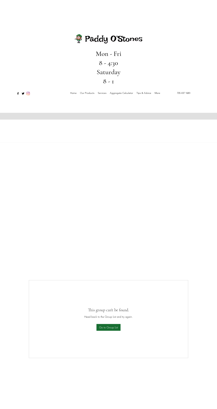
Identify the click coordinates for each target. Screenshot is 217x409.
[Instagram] (28, 93)
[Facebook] (18, 93)
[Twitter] (23, 93)
